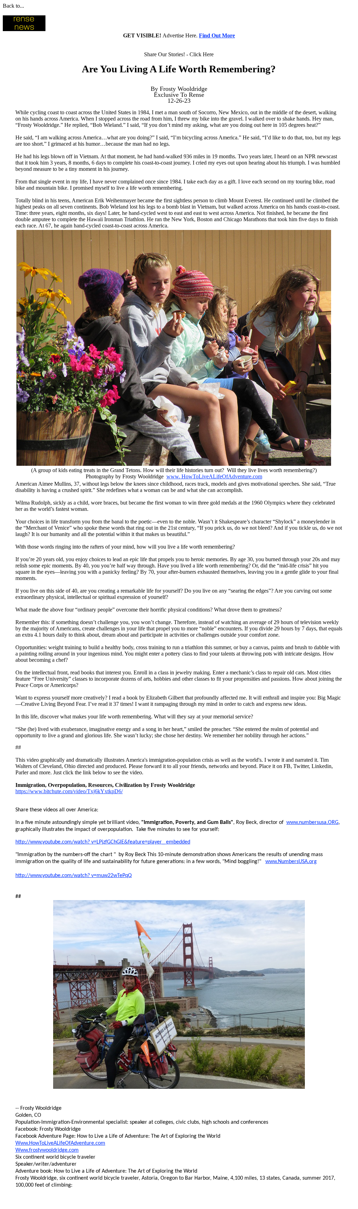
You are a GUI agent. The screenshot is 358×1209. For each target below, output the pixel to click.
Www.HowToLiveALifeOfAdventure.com (60, 1143)
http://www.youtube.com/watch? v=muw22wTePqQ (73, 875)
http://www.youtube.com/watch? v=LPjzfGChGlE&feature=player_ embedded (102, 842)
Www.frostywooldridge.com (47, 1150)
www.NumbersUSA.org (291, 861)
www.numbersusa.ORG (312, 822)
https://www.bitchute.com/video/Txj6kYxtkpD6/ (69, 791)
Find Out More (217, 35)
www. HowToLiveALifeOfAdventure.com (214, 476)
